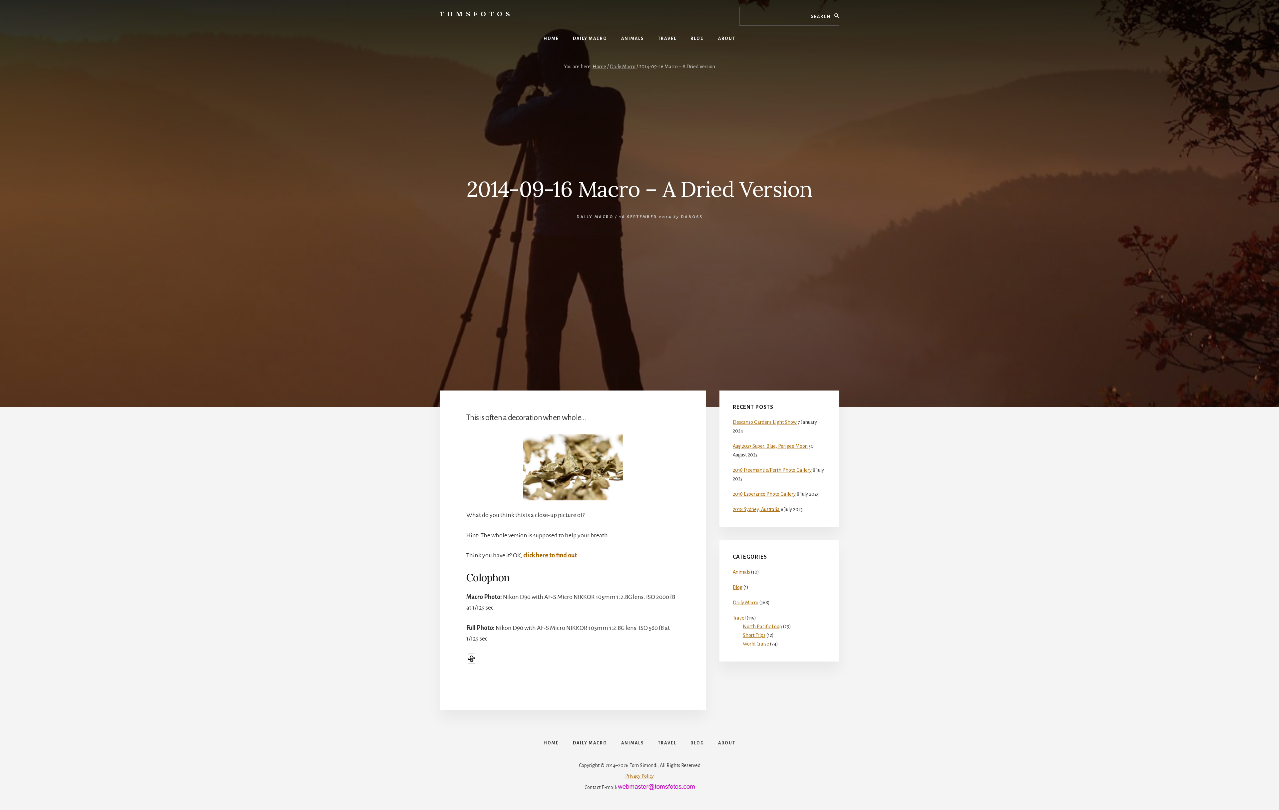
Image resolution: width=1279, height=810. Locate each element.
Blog (737, 587)
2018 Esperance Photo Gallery (764, 494)
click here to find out (550, 555)
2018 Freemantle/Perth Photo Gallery (772, 470)
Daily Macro (595, 217)
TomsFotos (476, 14)
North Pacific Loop (762, 626)
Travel (739, 618)
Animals (741, 572)
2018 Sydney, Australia (756, 509)
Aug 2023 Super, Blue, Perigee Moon (770, 446)
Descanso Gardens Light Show (765, 422)
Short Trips (754, 635)
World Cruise (756, 644)
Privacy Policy (639, 776)
